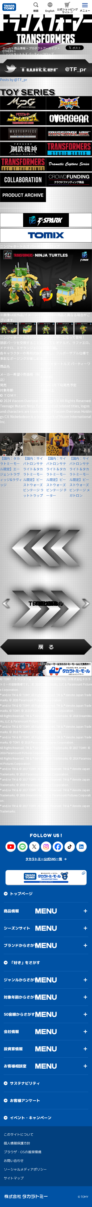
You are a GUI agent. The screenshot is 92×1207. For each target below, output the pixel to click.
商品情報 (19, 48)
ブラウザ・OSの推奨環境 (22, 1152)
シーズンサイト (17, 928)
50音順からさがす (19, 1014)
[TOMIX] (46, 235)
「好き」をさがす (25, 962)
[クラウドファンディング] (69, 180)
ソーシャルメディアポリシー (25, 1169)
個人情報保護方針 (17, 1143)
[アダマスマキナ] (23, 149)
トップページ (21, 893)
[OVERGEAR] (69, 118)
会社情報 (11, 1031)
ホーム (6, 48)
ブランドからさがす (21, 945)
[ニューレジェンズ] (23, 118)
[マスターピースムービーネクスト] (23, 133)
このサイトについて (18, 1134)
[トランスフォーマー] (46, 28)
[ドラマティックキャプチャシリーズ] (69, 164)
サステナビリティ (25, 1083)
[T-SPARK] (46, 220)
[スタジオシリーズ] (69, 149)
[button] (6, 603)
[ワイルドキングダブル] (69, 103)
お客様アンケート (25, 1100)
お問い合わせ (14, 1160)
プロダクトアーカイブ (43, 48)
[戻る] (46, 647)
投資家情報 (13, 1048)
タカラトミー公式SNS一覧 (43, 859)
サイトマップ (14, 1178)
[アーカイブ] (23, 195)
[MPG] (23, 103)
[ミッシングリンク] (69, 133)
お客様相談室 (15, 1066)
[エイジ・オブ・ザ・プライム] (23, 164)
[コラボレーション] (23, 180)
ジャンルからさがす (21, 979)
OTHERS (7, 51)
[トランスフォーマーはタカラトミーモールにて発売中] (46, 669)
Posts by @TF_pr (13, 79)
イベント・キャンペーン (30, 1117)
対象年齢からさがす (21, 997)
